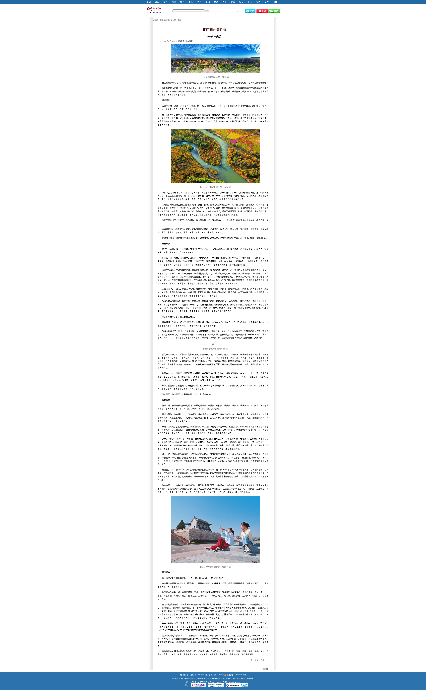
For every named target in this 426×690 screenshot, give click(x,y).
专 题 (165, 2)
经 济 (199, 2)
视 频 (174, 2)
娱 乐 (241, 2)
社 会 (182, 2)
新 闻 (148, 2)
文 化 (207, 2)
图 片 (157, 2)
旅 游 (216, 2)
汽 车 (275, 2)
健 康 (250, 2)
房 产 (258, 2)
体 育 (266, 2)
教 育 (233, 2)
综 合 (191, 2)
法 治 (224, 2)
